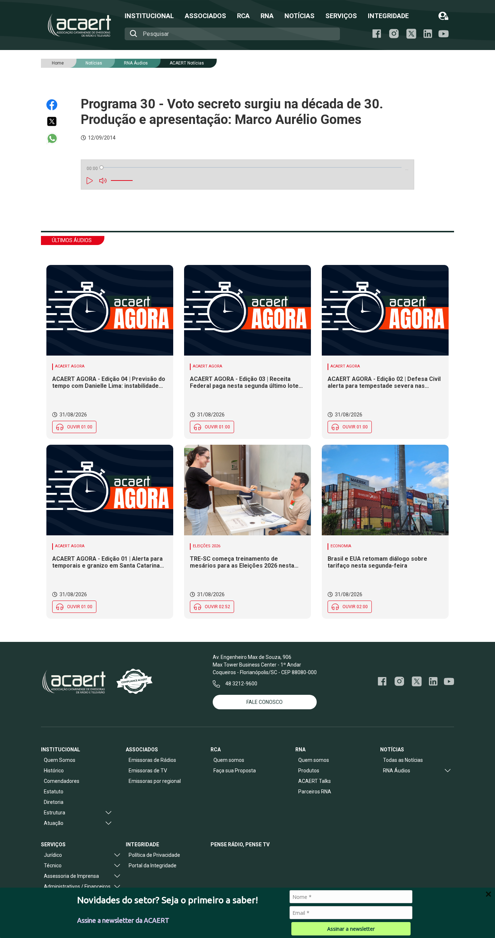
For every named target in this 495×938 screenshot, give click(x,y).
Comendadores (61, 781)
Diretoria (53, 802)
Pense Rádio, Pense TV (240, 844)
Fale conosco (264, 702)
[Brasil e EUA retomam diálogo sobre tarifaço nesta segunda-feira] (385, 490)
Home (58, 63)
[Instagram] (394, 34)
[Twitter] (55, 121)
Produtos (308, 770)
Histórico (54, 770)
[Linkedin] (428, 34)
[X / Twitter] (411, 34)
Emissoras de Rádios (152, 760)
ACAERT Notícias (187, 63)
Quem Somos (59, 760)
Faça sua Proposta (234, 770)
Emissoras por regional (155, 781)
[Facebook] (376, 34)
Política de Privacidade (154, 855)
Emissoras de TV (148, 770)
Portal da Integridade (152, 865)
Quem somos (228, 760)
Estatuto (53, 791)
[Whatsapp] (55, 138)
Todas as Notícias (403, 760)
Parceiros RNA (314, 791)
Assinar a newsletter (351, 928)
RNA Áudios (136, 63)
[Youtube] (443, 34)
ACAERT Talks (314, 781)
